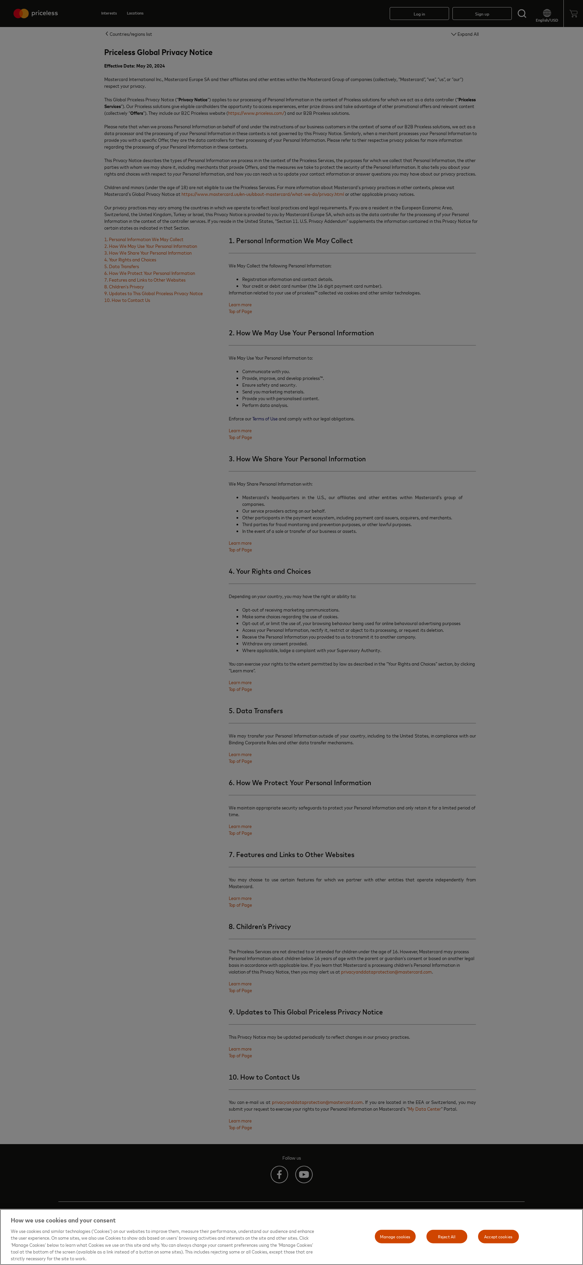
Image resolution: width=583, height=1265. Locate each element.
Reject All (446, 1236)
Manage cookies (395, 1236)
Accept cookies (498, 1236)
